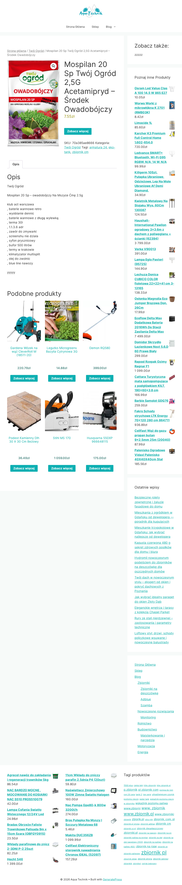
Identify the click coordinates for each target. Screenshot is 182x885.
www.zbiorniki (164, 814)
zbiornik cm (80, 152)
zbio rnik (149, 819)
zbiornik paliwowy (132, 853)
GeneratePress (112, 879)
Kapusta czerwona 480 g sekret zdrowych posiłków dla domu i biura (153, 547)
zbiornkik (128, 863)
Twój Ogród (36, 51)
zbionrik (127, 819)
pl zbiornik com (148, 789)
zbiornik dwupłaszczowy (150, 828)
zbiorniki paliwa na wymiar (136, 837)
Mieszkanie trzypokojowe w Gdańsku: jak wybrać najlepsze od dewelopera (154, 532)
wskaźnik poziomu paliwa (151, 803)
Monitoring (148, 717)
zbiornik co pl (130, 828)
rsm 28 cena (129, 794)
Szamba (146, 705)
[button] (53, 66)
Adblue (146, 699)
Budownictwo (147, 729)
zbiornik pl (154, 852)
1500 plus (128, 785)
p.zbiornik (130, 789)
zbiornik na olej (155, 837)
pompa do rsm (166, 790)
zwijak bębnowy (149, 863)
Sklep (95, 26)
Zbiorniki (144, 683)
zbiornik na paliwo (152, 842)
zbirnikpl (137, 863)
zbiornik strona (145, 859)
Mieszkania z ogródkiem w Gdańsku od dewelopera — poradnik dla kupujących (154, 517)
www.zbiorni (132, 808)
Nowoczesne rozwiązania (156, 711)
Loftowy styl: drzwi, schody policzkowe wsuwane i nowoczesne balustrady (154, 637)
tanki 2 (139, 794)
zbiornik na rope (146, 846)
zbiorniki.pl (131, 832)
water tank (144, 799)
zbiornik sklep (130, 859)
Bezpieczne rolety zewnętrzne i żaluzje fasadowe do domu (149, 502)
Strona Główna (75, 26)
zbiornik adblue (147, 824)
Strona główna (16, 51)
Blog (109, 26)
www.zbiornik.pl (139, 813)
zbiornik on (163, 846)
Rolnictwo (144, 723)
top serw (147, 794)
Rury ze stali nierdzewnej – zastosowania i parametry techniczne (154, 622)
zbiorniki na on (164, 833)
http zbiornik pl (164, 785)
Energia (143, 752)
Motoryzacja (146, 746)
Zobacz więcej (78, 131)
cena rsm (138, 785)
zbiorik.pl (138, 819)
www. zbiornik (153, 808)
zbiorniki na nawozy (148, 833)
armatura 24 (98, 147)
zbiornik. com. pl (164, 819)
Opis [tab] (15, 164)
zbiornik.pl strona (132, 824)
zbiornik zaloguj (160, 859)
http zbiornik (150, 785)
